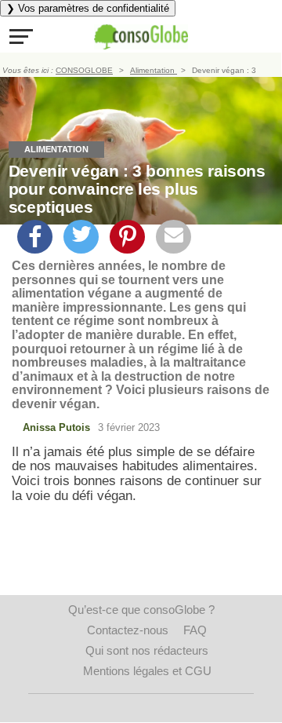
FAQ (195, 630)
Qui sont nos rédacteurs (146, 650)
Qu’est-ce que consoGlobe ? (141, 609)
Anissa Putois (56, 427)
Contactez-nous (127, 630)
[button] (21, 36)
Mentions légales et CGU (147, 670)
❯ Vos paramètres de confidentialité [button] (87, 8)
